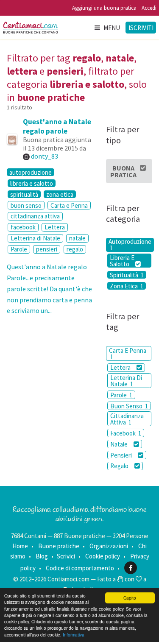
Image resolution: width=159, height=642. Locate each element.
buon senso (26, 205)
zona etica (59, 194)
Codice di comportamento (80, 568)
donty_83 (44, 156)
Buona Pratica (123, 171)
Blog (42, 556)
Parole (19, 249)
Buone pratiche (58, 546)
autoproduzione (30, 172)
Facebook (125, 433)
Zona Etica (126, 286)
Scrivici (66, 556)
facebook (23, 227)
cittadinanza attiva (35, 216)
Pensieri (121, 455)
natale (77, 238)
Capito (129, 598)
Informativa (73, 634)
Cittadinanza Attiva (127, 419)
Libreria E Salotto (122, 261)
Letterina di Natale (35, 238)
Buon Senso (129, 406)
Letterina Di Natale (126, 381)
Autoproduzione (130, 245)
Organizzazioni (108, 546)
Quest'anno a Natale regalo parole (57, 126)
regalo (75, 249)
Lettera (55, 227)
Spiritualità (127, 275)
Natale (119, 444)
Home (20, 546)
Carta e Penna (69, 205)
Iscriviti (140, 28)
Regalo (120, 466)
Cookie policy (102, 556)
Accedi (149, 7)
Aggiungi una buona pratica (104, 7)
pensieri (46, 249)
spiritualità (24, 194)
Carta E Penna (127, 353)
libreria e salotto (31, 183)
